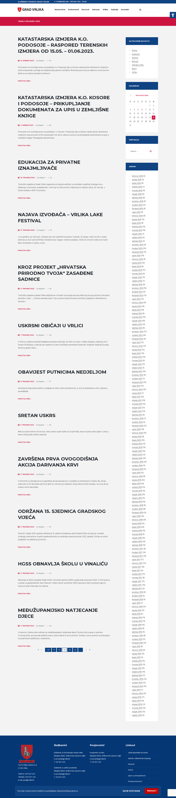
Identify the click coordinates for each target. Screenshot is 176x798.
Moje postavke (131, 791)
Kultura (135, 58)
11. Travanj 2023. (27, 289)
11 (54, 649)
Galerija (114, 9)
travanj (137, 191)
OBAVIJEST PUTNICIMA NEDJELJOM (62, 372)
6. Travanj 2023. (27, 381)
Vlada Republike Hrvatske (138, 752)
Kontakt (125, 9)
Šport (134, 69)
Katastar (131, 764)
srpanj (136, 180)
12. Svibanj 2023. (27, 60)
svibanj (137, 187)
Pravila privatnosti (135, 781)
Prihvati (151, 791)
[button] (173, 15)
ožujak (137, 194)
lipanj (136, 183)
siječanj (137, 198)
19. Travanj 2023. (27, 178)
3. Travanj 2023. (27, 474)
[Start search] (140, 9)
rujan (136, 212)
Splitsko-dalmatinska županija (139, 758)
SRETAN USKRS (36, 415)
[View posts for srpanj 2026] (130, 95)
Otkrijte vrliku (138, 65)
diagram (41, 60)
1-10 (48, 649)
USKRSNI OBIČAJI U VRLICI (50, 325)
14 (70, 649)
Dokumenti (73, 9)
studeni (137, 205)
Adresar (96, 9)
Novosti (85, 9)
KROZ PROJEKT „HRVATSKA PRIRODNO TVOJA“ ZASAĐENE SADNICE (55, 273)
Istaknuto (136, 54)
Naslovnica (60, 9)
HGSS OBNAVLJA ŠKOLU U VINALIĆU (63, 564)
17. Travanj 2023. (27, 230)
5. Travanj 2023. (27, 425)
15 (75, 649)
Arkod (130, 770)
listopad (137, 209)
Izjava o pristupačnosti (137, 775)
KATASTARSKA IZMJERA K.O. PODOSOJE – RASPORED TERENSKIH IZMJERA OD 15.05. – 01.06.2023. (63, 45)
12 (59, 649)
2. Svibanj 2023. (27, 125)
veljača (137, 238)
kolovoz (142, 95)
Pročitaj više (24, 81)
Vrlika (105, 9)
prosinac (137, 201)
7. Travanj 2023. (27, 335)
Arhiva (134, 51)
